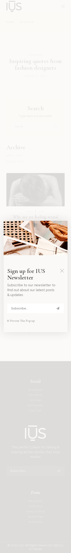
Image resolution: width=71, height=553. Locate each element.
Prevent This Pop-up (22, 320)
